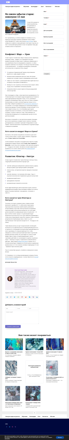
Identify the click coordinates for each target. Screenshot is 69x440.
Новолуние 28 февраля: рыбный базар (34, 366)
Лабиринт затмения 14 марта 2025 (13, 377)
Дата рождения (48, 30)
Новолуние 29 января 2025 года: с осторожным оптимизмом (13, 403)
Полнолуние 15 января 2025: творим (33, 403)
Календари (34, 6)
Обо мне (57, 6)
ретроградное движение (31, 103)
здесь (27, 41)
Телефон (46, 17)
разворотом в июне (22, 241)
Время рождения (48, 36)
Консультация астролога (13, 6)
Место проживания (49, 49)
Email (45, 24)
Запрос (46, 55)
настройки (7, 438)
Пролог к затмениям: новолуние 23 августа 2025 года (14, 352)
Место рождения (48, 43)
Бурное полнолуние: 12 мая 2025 (34, 351)
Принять (60, 437)
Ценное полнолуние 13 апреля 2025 (54, 352)
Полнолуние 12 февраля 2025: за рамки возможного (54, 377)
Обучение (26, 6)
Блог (42, 6)
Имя (45, 11)
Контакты (48, 6)
